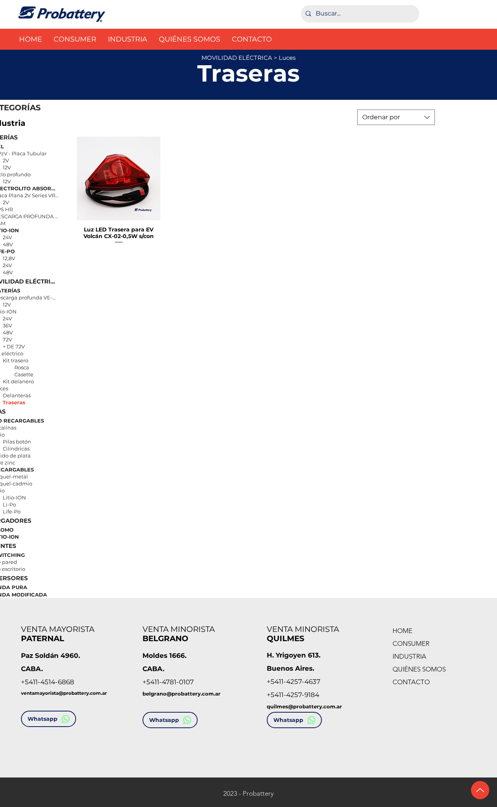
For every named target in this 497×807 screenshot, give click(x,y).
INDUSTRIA (409, 656)
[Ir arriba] (480, 790)
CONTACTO (411, 682)
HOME (402, 631)
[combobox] (396, 117)
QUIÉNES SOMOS (419, 669)
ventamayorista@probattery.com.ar (64, 693)
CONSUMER (411, 643)
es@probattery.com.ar (312, 706)
